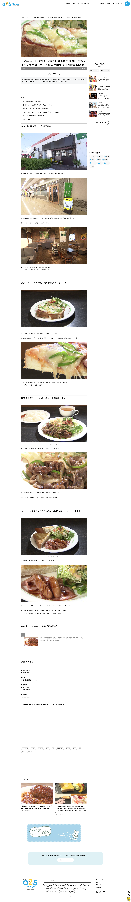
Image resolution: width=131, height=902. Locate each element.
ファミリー (94, 163)
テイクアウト (54, 891)
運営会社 (98, 882)
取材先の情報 (26, 119)
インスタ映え (25, 748)
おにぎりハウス (64, 891)
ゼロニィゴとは (100, 879)
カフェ (99, 159)
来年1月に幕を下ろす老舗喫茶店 (32, 101)
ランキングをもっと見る (99, 122)
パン (53, 748)
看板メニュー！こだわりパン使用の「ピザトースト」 (37, 105)
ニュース (120, 4)
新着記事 (68, 4)
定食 (55, 888)
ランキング (76, 4)
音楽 (93, 166)
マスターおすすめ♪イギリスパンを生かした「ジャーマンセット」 (41, 112)
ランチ (74, 748)
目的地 (108, 4)
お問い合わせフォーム (65, 860)
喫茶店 (23, 751)
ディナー (106, 159)
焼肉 (29, 751)
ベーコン (68, 748)
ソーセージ (40, 748)
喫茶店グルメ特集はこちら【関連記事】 (34, 115)
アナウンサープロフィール (75, 885)
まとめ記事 (101, 4)
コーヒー (33, 748)
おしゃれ (108, 163)
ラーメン (108, 156)
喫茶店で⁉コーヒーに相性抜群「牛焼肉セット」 (36, 108)
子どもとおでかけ (61, 885)
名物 (80, 748)
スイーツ (100, 156)
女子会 (83, 888)
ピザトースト (60, 748)
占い (114, 4)
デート (47, 748)
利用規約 (98, 887)
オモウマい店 (48, 888)
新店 (73, 891)
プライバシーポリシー (102, 885)
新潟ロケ (87, 885)
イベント (93, 4)
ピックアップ (85, 4)
